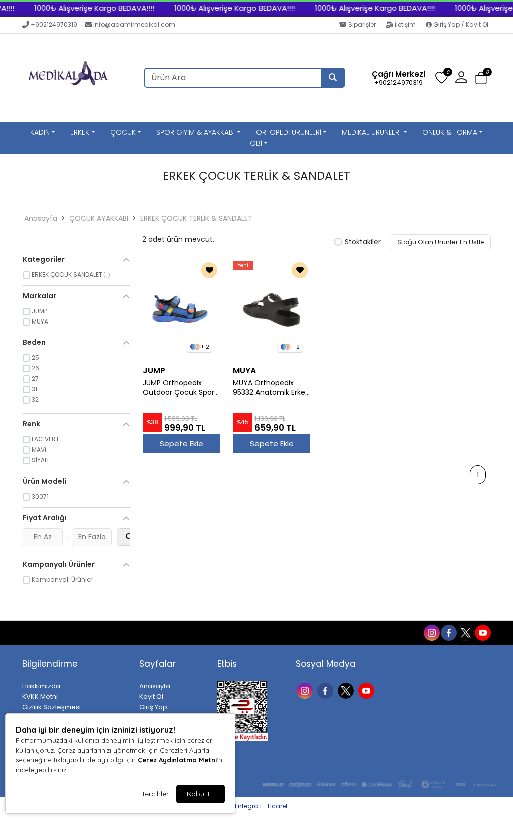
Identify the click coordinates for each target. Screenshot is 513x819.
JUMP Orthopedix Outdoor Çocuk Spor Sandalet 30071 (178, 387)
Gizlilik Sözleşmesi (51, 707)
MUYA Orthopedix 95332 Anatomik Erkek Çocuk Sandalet (271, 387)
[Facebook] (326, 690)
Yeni (243, 265)
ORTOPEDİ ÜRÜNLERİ (288, 132)
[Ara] (333, 78)
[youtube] (482, 632)
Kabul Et (200, 793)
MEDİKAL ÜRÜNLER (371, 132)
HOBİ (253, 143)
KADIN (40, 132)
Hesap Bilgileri (104, 633)
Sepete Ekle (181, 443)
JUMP (154, 370)
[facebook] (448, 632)
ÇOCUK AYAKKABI (98, 218)
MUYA (244, 370)
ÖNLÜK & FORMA (449, 132)
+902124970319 (54, 24)
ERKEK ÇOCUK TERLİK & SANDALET (196, 218)
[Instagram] (306, 690)
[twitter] (465, 632)
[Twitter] (347, 690)
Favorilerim (353, 632)
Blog (65, 633)
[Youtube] (367, 690)
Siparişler (362, 24)
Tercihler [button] (155, 793)
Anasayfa (40, 218)
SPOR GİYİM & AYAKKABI (195, 132)
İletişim (405, 24)
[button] (481, 78)
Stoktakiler (363, 242)
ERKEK (79, 132)
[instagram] (431, 632)
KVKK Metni (40, 696)
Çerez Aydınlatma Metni (177, 760)
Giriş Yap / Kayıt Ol (460, 24)
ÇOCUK (123, 132)
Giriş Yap (153, 707)
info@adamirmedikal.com (134, 24)
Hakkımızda (41, 686)
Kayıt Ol (151, 696)
